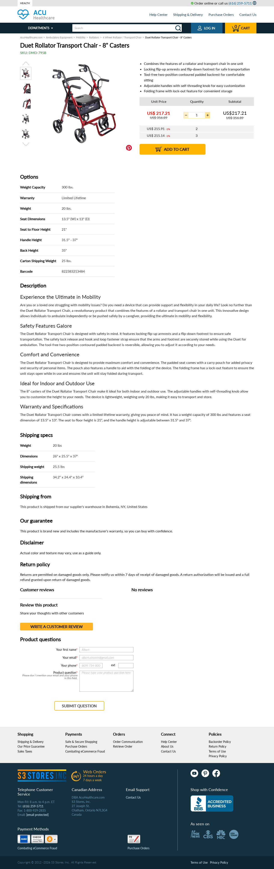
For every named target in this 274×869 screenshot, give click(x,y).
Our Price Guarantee (31, 746)
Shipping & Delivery (188, 14)
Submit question (79, 705)
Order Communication (128, 742)
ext (113, 665)
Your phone (68, 665)
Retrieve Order (122, 746)
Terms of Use (217, 751)
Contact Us (247, 14)
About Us (167, 746)
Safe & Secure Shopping (81, 742)
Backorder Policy (220, 742)
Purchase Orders (221, 14)
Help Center (158, 14)
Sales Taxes (25, 751)
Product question (64, 672)
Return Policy (217, 746)
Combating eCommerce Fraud (85, 751)
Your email (69, 657)
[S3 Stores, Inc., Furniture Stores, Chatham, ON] (212, 803)
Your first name (66, 649)
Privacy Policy (218, 756)
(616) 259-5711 (240, 3)
